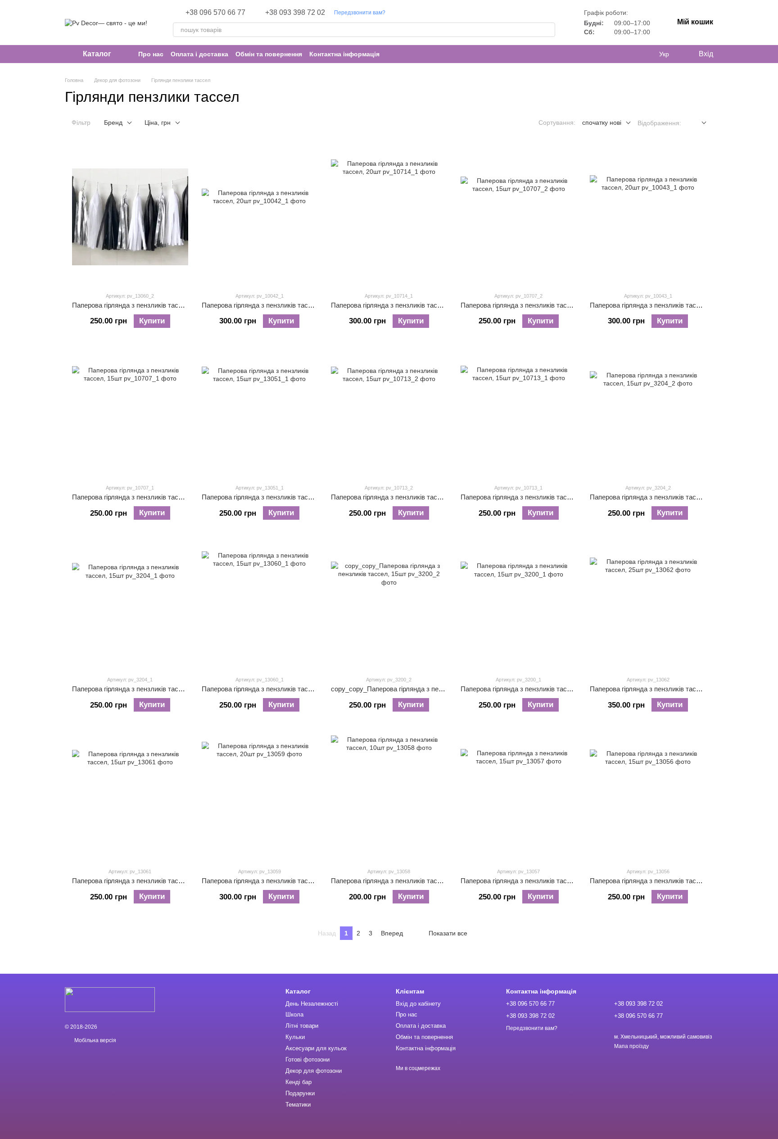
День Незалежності (311, 1003)
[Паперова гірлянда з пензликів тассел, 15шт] (130, 217)
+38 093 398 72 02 (295, 12)
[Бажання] (645, 54)
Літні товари (301, 1025)
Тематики (298, 1104)
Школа (294, 1014)
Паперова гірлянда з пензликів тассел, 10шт (399, 881)
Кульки (295, 1037)
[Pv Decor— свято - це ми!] (110, 999)
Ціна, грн (158, 122)
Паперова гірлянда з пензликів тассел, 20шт (270, 305)
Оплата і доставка (199, 54)
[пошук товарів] (548, 30)
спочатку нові (601, 122)
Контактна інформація (344, 54)
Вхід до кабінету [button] (418, 1003)
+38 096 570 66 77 (215, 12)
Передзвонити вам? (359, 12)
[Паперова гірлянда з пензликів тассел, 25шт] (648, 600)
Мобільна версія (94, 1040)
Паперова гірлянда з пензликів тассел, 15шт (140, 305)
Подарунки (300, 1093)
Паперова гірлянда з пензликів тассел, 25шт (658, 689)
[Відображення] (697, 123)
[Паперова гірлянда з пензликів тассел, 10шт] (389, 792)
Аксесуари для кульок (316, 1048)
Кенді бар (298, 1082)
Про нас (150, 54)
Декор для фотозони (313, 1070)
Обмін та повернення (268, 54)
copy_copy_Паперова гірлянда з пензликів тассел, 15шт (417, 689)
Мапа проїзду (631, 1046)
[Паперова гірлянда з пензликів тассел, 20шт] (260, 217)
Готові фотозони (307, 1059)
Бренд (113, 122)
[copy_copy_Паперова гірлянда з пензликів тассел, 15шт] (389, 600)
